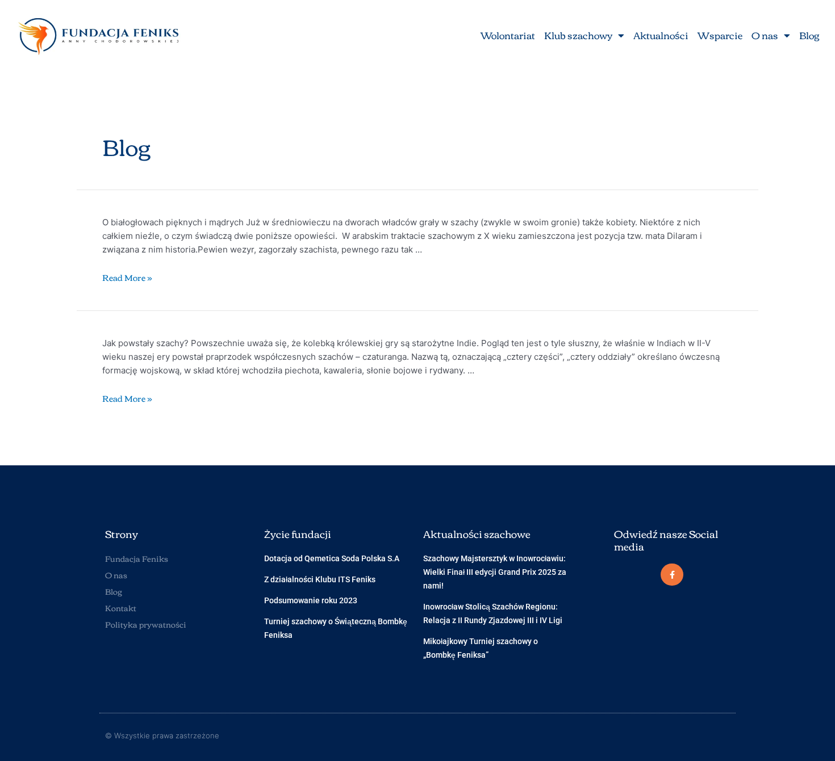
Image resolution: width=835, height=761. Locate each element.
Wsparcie (720, 35)
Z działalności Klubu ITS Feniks (319, 579)
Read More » (127, 277)
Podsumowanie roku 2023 (310, 600)
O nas (765, 35)
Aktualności (660, 35)
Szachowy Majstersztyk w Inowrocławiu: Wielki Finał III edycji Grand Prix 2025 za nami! (494, 572)
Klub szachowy (578, 35)
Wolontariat (508, 35)
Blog (809, 35)
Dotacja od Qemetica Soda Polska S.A (331, 558)
